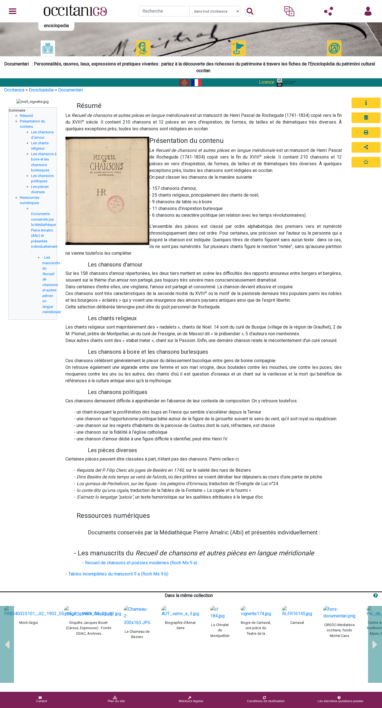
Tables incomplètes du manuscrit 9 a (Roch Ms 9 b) (118, 574)
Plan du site (116, 701)
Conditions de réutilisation (266, 701)
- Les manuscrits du (51, 284)
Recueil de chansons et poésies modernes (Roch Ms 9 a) (141, 562)
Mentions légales (191, 701)
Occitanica (14, 90)
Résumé (26, 116)
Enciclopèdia (41, 90)
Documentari (70, 90)
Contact (41, 701)
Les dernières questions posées (340, 701)
